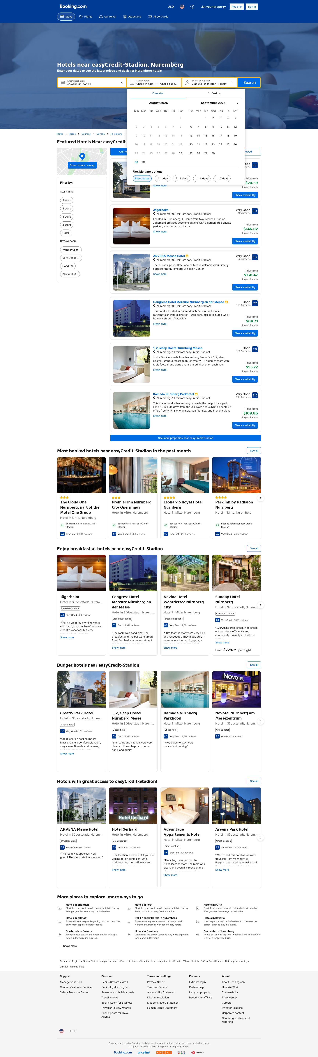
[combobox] (92, 84)
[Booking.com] (73, 6)
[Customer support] (192, 6)
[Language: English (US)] (182, 6)
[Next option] (260, 498)
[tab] (158, 93)
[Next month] (237, 102)
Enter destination (76, 81)
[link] (82, 200)
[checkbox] (180, 118)
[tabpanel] (186, 141)
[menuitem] (66, 17)
